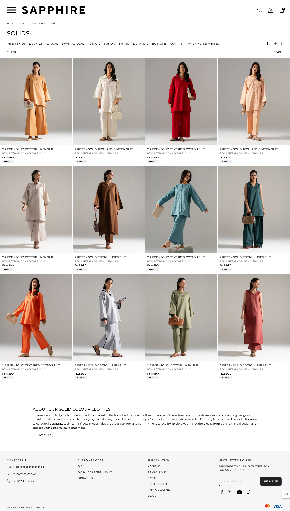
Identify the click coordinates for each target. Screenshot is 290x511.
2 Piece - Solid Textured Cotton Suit (104, 149)
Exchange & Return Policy (95, 472)
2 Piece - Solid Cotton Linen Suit (27, 149)
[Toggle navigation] (12, 10)
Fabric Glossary (159, 489)
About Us (154, 466)
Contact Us (85, 478)
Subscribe (270, 481)
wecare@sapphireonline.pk (29, 466)
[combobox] (277, 52)
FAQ (81, 466)
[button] (259, 10)
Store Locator (158, 484)
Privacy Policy (158, 472)
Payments (154, 478)
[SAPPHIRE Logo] (53, 10)
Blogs (152, 495)
